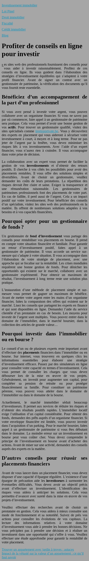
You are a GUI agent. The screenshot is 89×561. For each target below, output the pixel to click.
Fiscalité (7, 23)
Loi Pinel (8, 11)
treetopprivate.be (46, 131)
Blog (5, 35)
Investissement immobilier (19, 5)
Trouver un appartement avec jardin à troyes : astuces (38, 549)
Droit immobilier (13, 17)
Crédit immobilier (14, 29)
